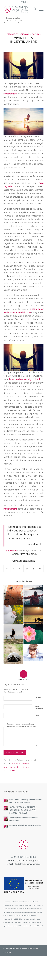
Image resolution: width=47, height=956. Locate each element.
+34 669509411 (23, 2)
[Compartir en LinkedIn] (33, 568)
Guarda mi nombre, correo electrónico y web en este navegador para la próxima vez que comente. (22, 726)
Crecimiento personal (18, 34)
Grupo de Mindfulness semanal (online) (25, 825)
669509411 (34, 860)
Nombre (38, 699)
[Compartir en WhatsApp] (20, 568)
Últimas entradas (12, 18)
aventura (22, 550)
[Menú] (39, 9)
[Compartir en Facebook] (7, 568)
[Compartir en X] (13, 568)
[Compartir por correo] (40, 568)
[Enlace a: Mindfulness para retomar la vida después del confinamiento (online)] (33, 634)
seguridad (31, 554)
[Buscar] (33, 9)
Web (37, 715)
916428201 (22, 860)
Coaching (35, 34)
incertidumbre (17, 554)
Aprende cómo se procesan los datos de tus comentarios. (16, 767)
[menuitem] (33, 9)
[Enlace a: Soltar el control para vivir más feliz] (33, 595)
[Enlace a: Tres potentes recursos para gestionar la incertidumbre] (13, 654)
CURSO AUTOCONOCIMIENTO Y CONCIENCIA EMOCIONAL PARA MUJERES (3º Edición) (23, 810)
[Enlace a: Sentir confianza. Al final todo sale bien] (13, 595)
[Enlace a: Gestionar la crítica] (33, 652)
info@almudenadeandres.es (27, 864)
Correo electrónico (39, 709)
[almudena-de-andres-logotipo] (20, 9)
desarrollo (34, 550)
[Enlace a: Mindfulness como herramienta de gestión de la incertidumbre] (13, 634)
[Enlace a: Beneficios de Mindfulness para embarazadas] (13, 614)
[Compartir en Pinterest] (27, 568)
